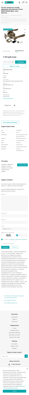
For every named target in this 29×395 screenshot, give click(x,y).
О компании (14, 317)
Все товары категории (10, 300)
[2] (5, 51)
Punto (16, 52)
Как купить (15, 344)
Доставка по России (14, 335)
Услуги (14, 328)
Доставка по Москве (14, 332)
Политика (14, 321)
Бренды (14, 348)
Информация (14, 325)
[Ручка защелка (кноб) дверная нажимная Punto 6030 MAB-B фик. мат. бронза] (14, 36)
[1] (4, 51)
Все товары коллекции (10, 122)
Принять (14, 391)
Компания (14, 314)
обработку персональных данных (18, 239)
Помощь (14, 341)
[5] (10, 51)
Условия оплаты (14, 330)
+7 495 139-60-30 (15, 364)
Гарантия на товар (14, 337)
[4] (8, 51)
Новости (14, 319)
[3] (7, 51)
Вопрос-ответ (14, 346)
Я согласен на (15, 239)
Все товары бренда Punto (11, 303)
